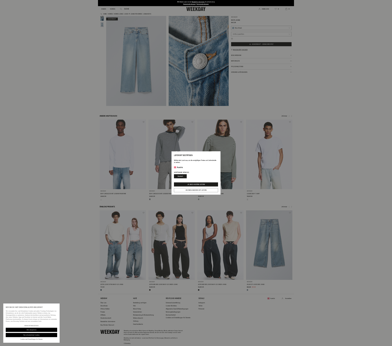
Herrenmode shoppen (203, 4)
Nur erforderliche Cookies (31, 335)
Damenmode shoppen (189, 4)
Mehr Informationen (31, 325)
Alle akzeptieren (31, 330)
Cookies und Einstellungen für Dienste (31, 339)
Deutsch (180, 176)
